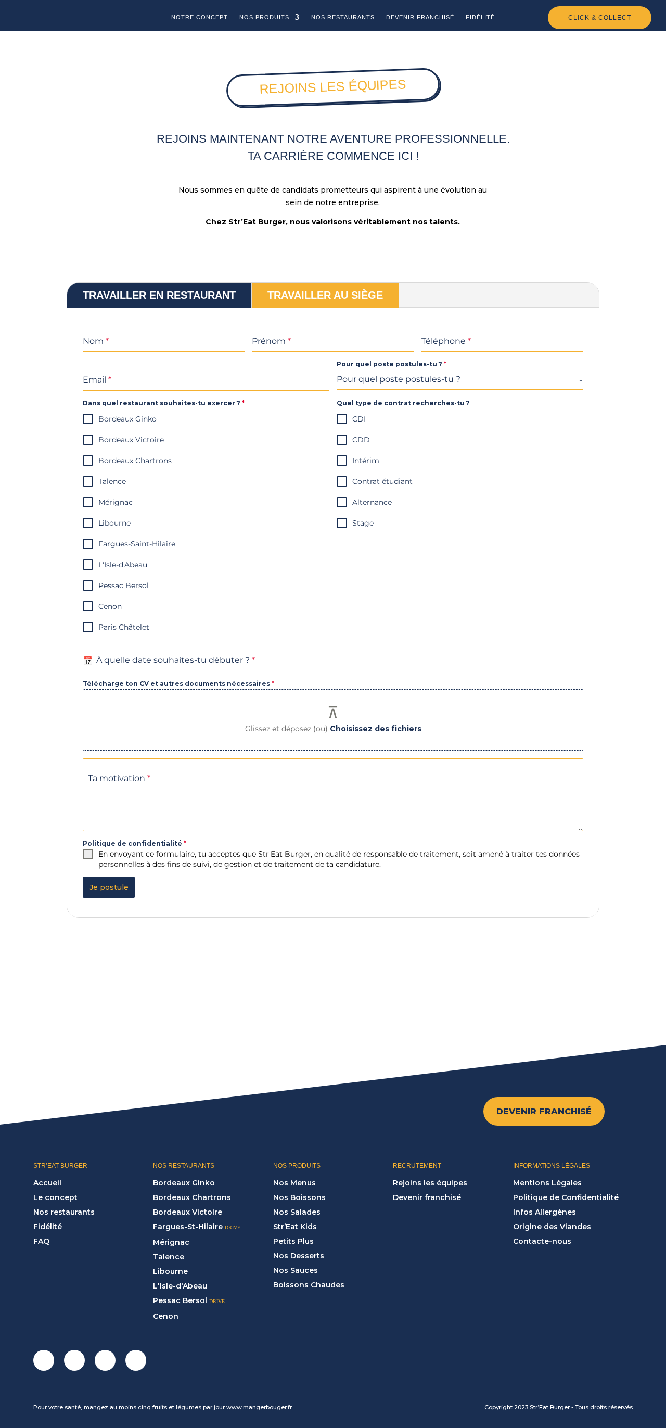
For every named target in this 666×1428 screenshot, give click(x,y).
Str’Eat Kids (295, 1226)
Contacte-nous (542, 1241)
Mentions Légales (547, 1183)
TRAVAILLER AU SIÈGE (325, 295)
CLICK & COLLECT (599, 17)
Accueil (47, 1183)
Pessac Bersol (180, 1300)
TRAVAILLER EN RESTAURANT (159, 295)
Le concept (55, 1197)
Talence (168, 1256)
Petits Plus (293, 1241)
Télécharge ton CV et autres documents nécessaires (178, 683)
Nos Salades (297, 1212)
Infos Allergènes (544, 1212)
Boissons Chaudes (308, 1285)
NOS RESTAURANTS (343, 17)
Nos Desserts (298, 1255)
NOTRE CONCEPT (199, 17)
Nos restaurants (64, 1212)
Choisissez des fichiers (375, 728)
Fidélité (47, 1226)
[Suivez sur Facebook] (43, 1360)
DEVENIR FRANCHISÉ (420, 17)
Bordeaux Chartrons (192, 1197)
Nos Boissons (299, 1197)
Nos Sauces (295, 1270)
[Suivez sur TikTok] (135, 1360)
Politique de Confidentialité (566, 1197)
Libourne (170, 1271)
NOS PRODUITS (264, 17)
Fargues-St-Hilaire (188, 1226)
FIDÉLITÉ (480, 17)
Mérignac (171, 1242)
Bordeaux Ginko (184, 1183)
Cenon (165, 1316)
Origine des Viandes (552, 1226)
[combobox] (460, 379)
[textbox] (457, 379)
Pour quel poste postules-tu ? (391, 364)
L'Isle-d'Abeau (180, 1286)
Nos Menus (294, 1183)
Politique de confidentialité (134, 843)
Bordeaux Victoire (187, 1212)
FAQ (41, 1241)
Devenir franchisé (427, 1197)
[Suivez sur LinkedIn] (105, 1360)
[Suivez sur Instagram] (74, 1360)
